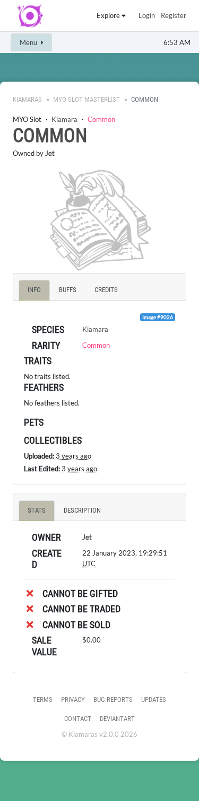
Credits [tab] (106, 290)
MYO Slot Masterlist (86, 99)
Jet (50, 153)
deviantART (117, 719)
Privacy (73, 699)
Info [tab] (34, 290)
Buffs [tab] (67, 290)
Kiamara (64, 119)
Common (101, 119)
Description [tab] (82, 510)
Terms (43, 699)
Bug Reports (113, 699)
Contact (77, 719)
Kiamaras (27, 99)
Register (173, 15)
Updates (153, 699)
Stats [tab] (37, 510)
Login (147, 15)
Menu (29, 42)
